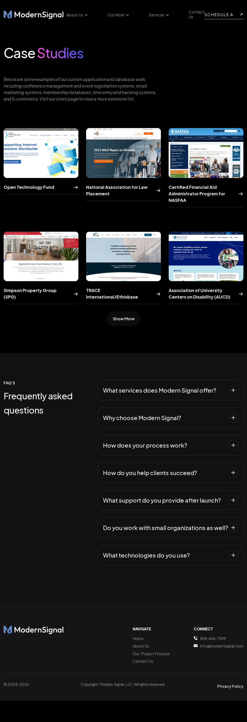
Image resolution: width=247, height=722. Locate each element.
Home (138, 638)
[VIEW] (41, 153)
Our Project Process (151, 653)
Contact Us (196, 14)
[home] (34, 15)
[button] (77, 15)
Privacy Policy (230, 686)
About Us (141, 645)
